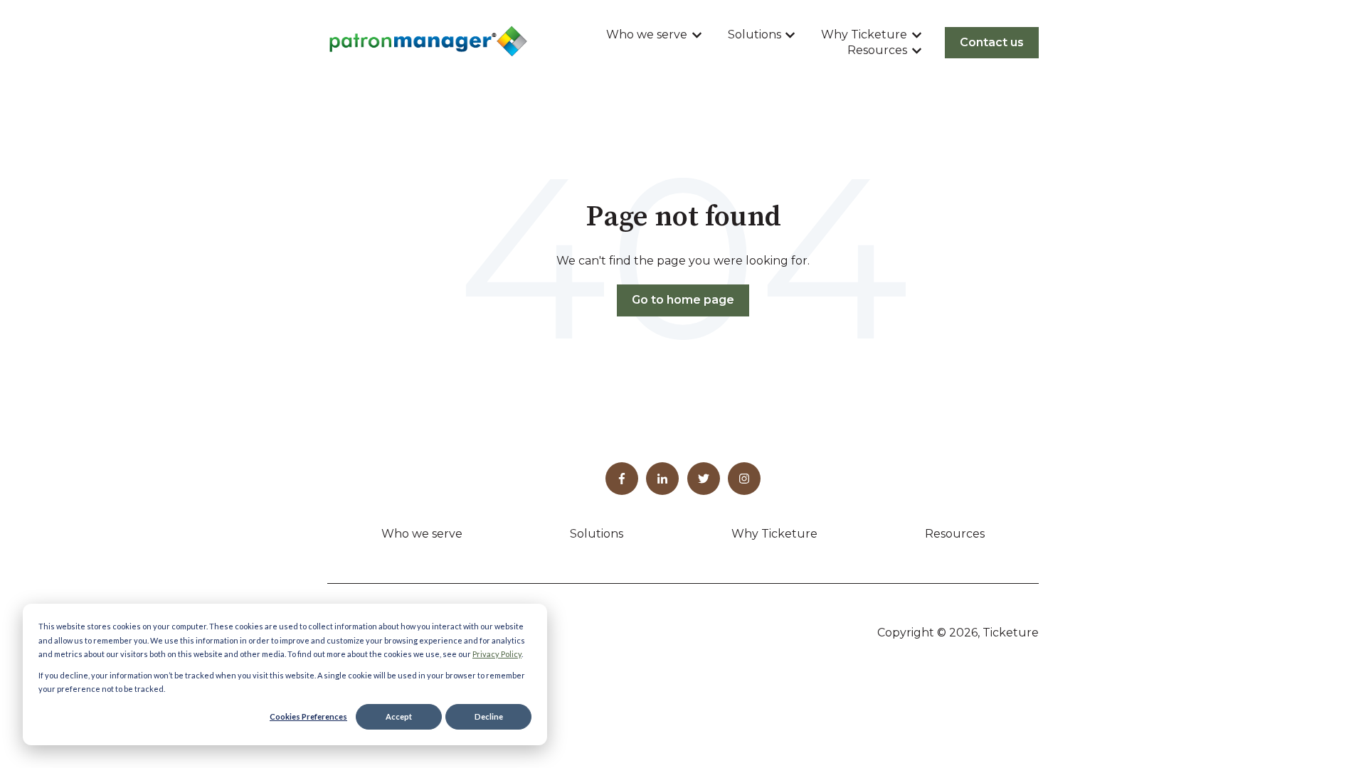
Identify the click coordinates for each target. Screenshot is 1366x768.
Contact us (992, 42)
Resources (877, 50)
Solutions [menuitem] (596, 533)
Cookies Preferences (308, 716)
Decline (489, 716)
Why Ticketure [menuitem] (774, 533)
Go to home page (683, 299)
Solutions (754, 34)
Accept (399, 716)
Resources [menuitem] (955, 533)
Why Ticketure (864, 34)
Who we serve (646, 34)
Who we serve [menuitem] (421, 533)
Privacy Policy (496, 653)
